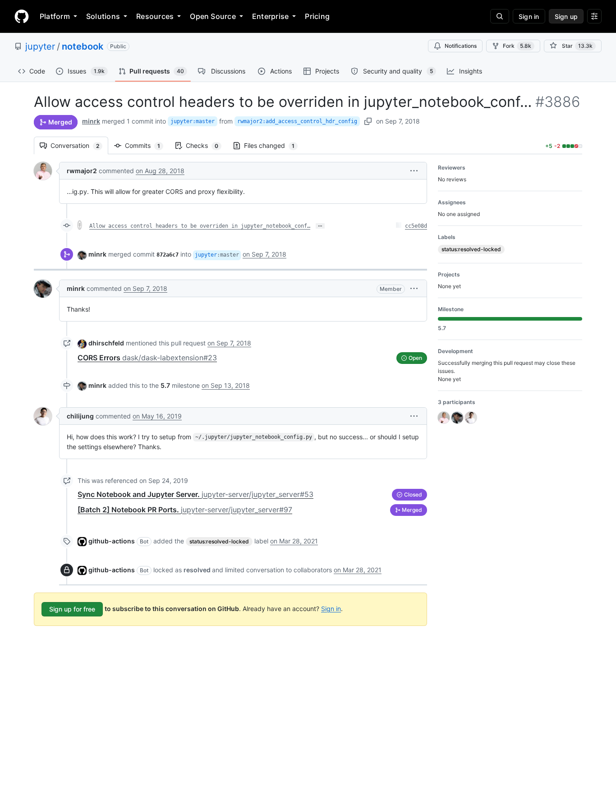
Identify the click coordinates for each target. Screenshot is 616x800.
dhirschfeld (106, 343)
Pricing (317, 16)
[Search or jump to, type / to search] (499, 16)
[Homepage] (21, 16)
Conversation (79, 145)
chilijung (80, 416)
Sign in (331, 608)
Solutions (103, 16)
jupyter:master (192, 121)
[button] (414, 170)
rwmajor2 (82, 171)
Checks (206, 145)
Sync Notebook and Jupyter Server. (195, 494)
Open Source (213, 16)
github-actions (111, 541)
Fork (517, 45)
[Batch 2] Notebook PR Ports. (185, 509)
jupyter (40, 46)
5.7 (165, 385)
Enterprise (270, 16)
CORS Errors (147, 357)
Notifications (461, 45)
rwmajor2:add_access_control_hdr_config (297, 121)
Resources (155, 16)
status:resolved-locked (219, 541)
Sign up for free (72, 609)
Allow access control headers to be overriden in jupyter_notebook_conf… (199, 226)
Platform (55, 16)
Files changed (273, 145)
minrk (91, 121)
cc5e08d (416, 226)
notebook (82, 46)
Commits (147, 145)
